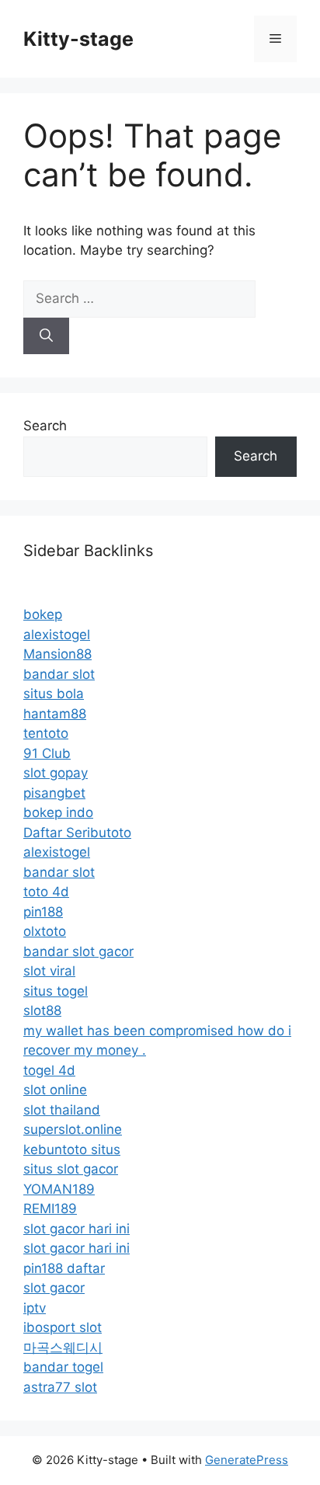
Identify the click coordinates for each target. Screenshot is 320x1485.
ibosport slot (62, 1327)
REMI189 (50, 1208)
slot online (55, 1089)
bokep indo (58, 812)
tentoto (45, 733)
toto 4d (46, 891)
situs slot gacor (70, 1169)
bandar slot (59, 674)
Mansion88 (57, 654)
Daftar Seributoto (77, 832)
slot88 (42, 1010)
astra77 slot (60, 1387)
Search (45, 425)
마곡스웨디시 (63, 1347)
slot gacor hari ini (76, 1228)
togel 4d (49, 1070)
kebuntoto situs (71, 1149)
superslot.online (72, 1129)
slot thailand (61, 1110)
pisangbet (54, 793)
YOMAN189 (59, 1189)
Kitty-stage (78, 38)
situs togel (55, 991)
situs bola (53, 693)
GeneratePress (246, 1459)
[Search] (46, 336)
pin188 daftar (64, 1268)
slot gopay (55, 773)
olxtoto (44, 931)
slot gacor (54, 1287)
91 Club (47, 753)
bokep (42, 614)
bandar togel (63, 1367)
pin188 (43, 912)
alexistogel (56, 634)
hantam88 (54, 714)
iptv (34, 1308)
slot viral (49, 971)
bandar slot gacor (78, 951)
